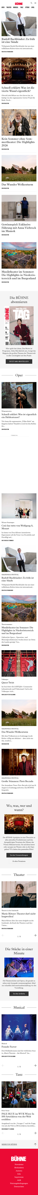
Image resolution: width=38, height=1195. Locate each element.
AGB (19, 1180)
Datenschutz (19, 1187)
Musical (15, 7)
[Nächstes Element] (35, 935)
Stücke (27, 7)
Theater (8, 7)
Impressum (19, 1177)
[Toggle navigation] (35, 3)
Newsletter (19, 1164)
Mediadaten (19, 1168)
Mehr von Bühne (9, 1144)
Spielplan (34, 7)
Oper (3, 7)
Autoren (19, 1171)
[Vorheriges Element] (3, 935)
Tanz (21, 7)
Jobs (19, 1174)
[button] (31, 3)
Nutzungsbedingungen (19, 1183)
